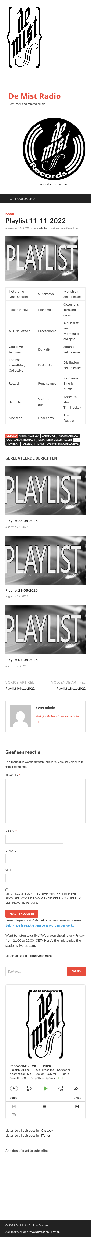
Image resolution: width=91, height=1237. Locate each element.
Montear (12, 443)
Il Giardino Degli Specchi (54, 439)
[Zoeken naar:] (45, 971)
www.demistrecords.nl (53, 184)
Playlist (10, 213)
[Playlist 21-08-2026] (45, 561)
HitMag (54, 1231)
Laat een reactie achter (64, 228)
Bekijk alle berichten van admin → (57, 718)
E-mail (11, 850)
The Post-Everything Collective (56, 443)
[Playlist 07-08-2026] (45, 631)
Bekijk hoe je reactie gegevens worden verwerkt (39, 925)
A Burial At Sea (29, 435)
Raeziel (27, 443)
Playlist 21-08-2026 (21, 590)
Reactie (12, 775)
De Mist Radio (34, 96)
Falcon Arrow (68, 435)
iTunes (46, 1135)
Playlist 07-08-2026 (21, 660)
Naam (11, 831)
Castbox (47, 1130)
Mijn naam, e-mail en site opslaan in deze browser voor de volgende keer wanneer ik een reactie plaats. (43, 898)
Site (8, 870)
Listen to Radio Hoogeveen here (28, 955)
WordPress (37, 1231)
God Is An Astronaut (20, 439)
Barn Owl (48, 435)
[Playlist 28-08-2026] (45, 492)
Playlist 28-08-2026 (21, 520)
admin (43, 228)
